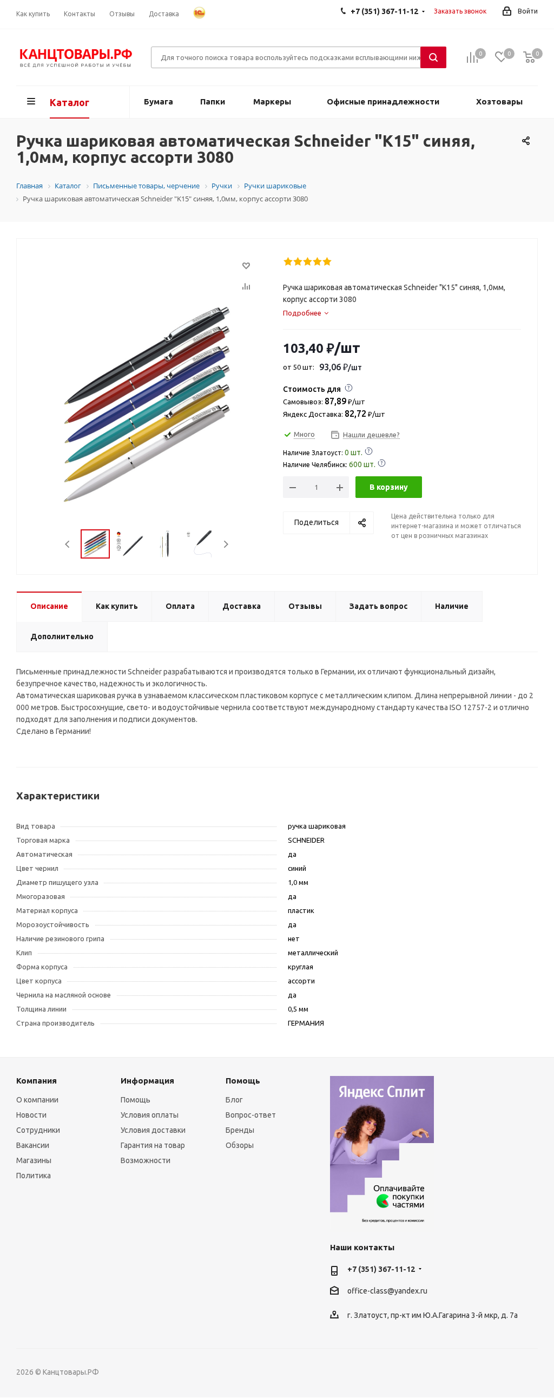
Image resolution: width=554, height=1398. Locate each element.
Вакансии (32, 1145)
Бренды (240, 1130)
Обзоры (240, 1145)
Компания (36, 1080)
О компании (37, 1099)
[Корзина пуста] (529, 57)
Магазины (33, 1160)
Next (226, 544)
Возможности (145, 1160)
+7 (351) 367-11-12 (381, 1269)
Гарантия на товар (153, 1145)
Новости (31, 1115)
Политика (33, 1175)
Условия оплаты (150, 1115)
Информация (147, 1080)
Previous (68, 544)
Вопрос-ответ (251, 1115)
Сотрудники (38, 1130)
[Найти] (433, 57)
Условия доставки (153, 1130)
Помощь (135, 1099)
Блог (234, 1099)
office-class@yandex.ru (387, 1291)
